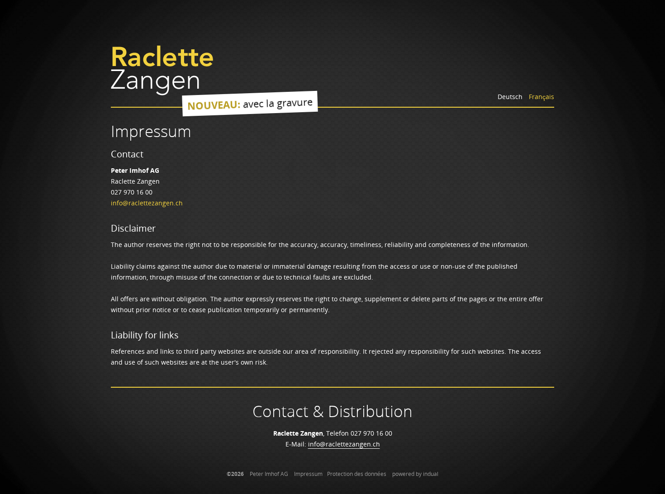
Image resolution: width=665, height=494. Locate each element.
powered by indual (415, 474)
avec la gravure (250, 104)
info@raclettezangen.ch (147, 203)
